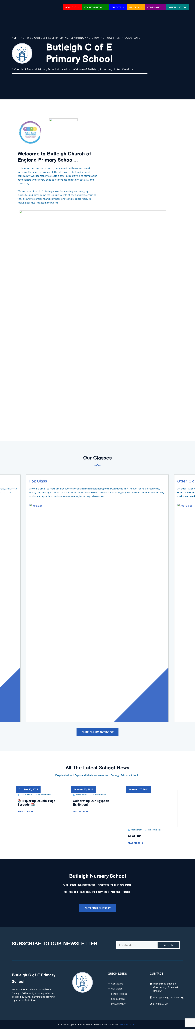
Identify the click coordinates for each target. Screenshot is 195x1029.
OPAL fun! (135, 836)
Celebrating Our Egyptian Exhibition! (91, 803)
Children (134, 7)
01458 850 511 (160, 1003)
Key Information (93, 7)
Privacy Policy (118, 1003)
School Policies (119, 993)
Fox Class (38, 481)
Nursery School (178, 7)
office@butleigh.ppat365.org (168, 997)
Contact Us (117, 983)
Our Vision (116, 988)
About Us (70, 7)
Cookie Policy (118, 998)
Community (153, 7)
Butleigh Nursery (97, 908)
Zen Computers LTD (127, 1024)
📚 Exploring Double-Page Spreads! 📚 (36, 803)
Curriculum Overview (97, 732)
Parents (116, 7)
